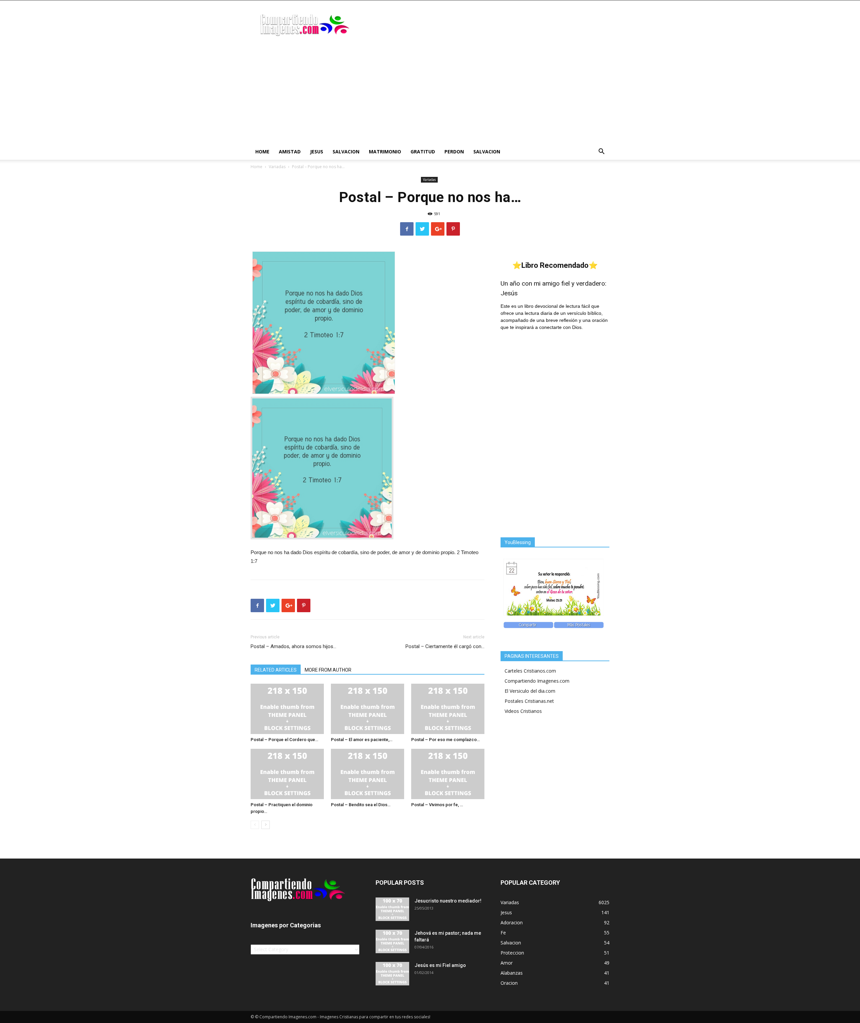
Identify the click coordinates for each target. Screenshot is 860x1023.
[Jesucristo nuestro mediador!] (392, 909)
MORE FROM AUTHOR (328, 670)
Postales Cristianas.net (529, 701)
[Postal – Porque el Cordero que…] (287, 709)
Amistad (290, 151)
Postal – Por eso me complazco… (445, 739)
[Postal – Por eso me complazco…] (447, 709)
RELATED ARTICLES (276, 670)
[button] (601, 152)
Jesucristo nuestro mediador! (448, 901)
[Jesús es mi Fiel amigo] (392, 973)
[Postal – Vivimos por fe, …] (447, 774)
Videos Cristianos (523, 711)
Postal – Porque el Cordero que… (284, 739)
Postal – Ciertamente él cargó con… (444, 646)
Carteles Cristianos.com (530, 671)
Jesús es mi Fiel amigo (440, 965)
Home (262, 151)
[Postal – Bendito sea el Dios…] (367, 774)
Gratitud (423, 151)
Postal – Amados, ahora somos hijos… (293, 646)
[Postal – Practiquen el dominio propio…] (287, 774)
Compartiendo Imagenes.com (537, 681)
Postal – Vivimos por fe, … (437, 804)
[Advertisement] (430, 93)
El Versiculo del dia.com (530, 691)
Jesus (316, 151)
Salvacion (346, 151)
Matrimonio (385, 151)
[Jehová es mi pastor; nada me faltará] (392, 941)
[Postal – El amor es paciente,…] (367, 709)
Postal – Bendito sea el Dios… (360, 804)
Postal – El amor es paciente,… (361, 739)
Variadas (277, 166)
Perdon (454, 151)
